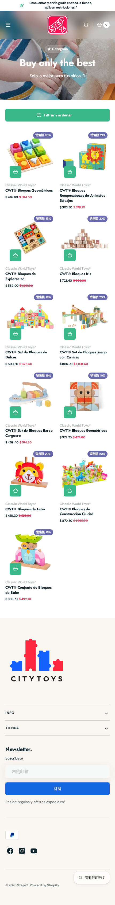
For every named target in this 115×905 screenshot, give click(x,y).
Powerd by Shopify (44, 885)
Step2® (22, 885)
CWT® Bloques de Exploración (20, 276)
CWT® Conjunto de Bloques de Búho (28, 590)
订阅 (57, 788)
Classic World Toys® (20, 185)
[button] (8, 25)
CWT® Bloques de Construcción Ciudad (76, 512)
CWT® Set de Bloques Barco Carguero (28, 433)
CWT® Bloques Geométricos (29, 190)
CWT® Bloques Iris (75, 274)
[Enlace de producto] (30, 169)
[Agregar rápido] (15, 172)
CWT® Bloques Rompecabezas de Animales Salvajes (82, 195)
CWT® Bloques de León (25, 509)
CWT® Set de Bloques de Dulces (26, 355)
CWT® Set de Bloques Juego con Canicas (83, 355)
